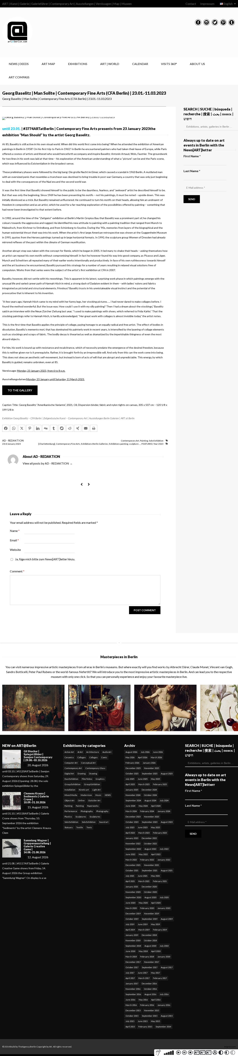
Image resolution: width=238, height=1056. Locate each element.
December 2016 (149, 983)
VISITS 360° (169, 64)
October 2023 (132, 822)
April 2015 (130, 1026)
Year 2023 (158, 443)
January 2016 (163, 1005)
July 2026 (145, 752)
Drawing (82, 773)
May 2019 (155, 924)
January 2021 (132, 886)
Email (14, 540)
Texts (89, 827)
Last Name (192, 171)
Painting (144, 440)
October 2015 (132, 1016)
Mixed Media (71, 795)
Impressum (207, 3)
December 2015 (133, 1010)
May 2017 (155, 973)
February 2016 (147, 1005)
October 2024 (150, 795)
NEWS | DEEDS (19, 64)
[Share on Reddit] (69, 428)
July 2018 (164, 946)
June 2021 (142, 876)
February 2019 (160, 929)
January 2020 (163, 908)
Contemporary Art (130, 440)
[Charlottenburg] (46, 443)
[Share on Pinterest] (29, 428)
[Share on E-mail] (85, 428)
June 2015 (142, 1021)
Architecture (92, 752)
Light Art (96, 789)
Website (15, 549)
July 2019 (130, 924)
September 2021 (149, 870)
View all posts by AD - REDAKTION (48, 463)
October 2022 (150, 843)
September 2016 (133, 994)
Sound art (103, 822)
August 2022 (150, 849)
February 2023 (160, 833)
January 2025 (132, 789)
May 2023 (155, 827)
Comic (104, 757)
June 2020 (130, 903)
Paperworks (93, 806)
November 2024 (133, 795)
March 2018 (131, 956)
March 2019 (143, 929)
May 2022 (143, 854)
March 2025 (143, 784)
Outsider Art (94, 800)
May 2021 (155, 876)
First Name (192, 156)
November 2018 (133, 940)
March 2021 (143, 881)
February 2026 (132, 763)
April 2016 (155, 999)
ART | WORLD (109, 64)
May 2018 (143, 951)
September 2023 (149, 822)
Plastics (68, 816)
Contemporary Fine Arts (68, 443)
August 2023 (167, 822)
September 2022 (133, 849)
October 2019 (132, 919)
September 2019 (149, 919)
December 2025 (133, 768)
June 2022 (130, 854)
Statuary (69, 827)
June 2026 (158, 752)
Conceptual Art (88, 763)
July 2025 (130, 779)
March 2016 (131, 1005)
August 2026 (131, 752)
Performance (71, 811)
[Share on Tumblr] (53, 428)
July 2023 (130, 827)
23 (4, 443)
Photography (87, 811)
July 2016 (164, 994)
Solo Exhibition (156, 440)
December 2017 (133, 962)
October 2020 (150, 892)
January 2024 (163, 811)
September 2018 (133, 946)
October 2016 (150, 989)
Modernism (86, 795)
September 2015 (149, 1016)
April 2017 (130, 978)
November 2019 (151, 913)
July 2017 (130, 973)
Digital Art (69, 773)
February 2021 (160, 881)
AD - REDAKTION (13, 440)
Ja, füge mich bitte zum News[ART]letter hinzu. (45, 559)
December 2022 (149, 838)
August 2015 (167, 1016)
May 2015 (155, 1021)
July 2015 (130, 1021)
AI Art (80, 752)
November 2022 (133, 843)
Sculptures (80, 816)
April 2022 (155, 854)
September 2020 (133, 897)
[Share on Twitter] (21, 428)
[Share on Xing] (77, 428)
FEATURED (146, 443)
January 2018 (163, 956)
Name (15, 530)
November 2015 (151, 1010)
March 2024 (131, 811)
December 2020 (149, 886)
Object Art (69, 800)
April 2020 (155, 903)
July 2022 (164, 849)
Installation (70, 789)
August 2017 (167, 967)
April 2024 (155, 806)
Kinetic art (84, 789)
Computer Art (71, 763)
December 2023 (133, 816)
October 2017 (132, 967)
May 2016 (143, 999)
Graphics (100, 779)
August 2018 (150, 946)
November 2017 (151, 962)
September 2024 (133, 800)
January (11, 443)
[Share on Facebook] (5, 428)
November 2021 (151, 865)
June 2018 (130, 951)
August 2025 (167, 773)
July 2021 (130, 876)
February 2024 (147, 811)
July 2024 (164, 800)
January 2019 (132, 935)
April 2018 (155, 951)
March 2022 (131, 859)
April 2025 (130, 784)
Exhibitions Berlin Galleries (94, 443)
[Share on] (61, 428)
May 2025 (155, 779)
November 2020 (133, 892)
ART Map (48, 64)
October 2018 (150, 940)
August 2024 (150, 800)
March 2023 (143, 833)
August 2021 (167, 870)
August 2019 (167, 919)
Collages (81, 757)
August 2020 (150, 897)
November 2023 (151, 816)
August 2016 (150, 994)
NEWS (108, 795)
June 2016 (130, 999)
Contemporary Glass (95, 768)
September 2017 (149, 967)
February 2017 (160, 978)
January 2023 (132, 838)
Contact (191, 3)
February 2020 (147, 908)
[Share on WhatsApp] (13, 428)
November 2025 (151, 768)
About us (197, 64)
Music (98, 795)
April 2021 (130, 881)
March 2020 (131, 908)
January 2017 (132, 983)
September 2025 (149, 773)
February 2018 (147, 956)
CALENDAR (140, 64)
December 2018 (149, 935)
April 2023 (130, 833)
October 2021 (132, 870)
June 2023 (142, 827)
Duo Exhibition (71, 779)
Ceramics (69, 757)
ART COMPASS (19, 77)
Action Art (69, 752)
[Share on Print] (93, 428)
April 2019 (130, 929)
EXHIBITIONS (77, 64)
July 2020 (164, 897)
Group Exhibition (73, 784)
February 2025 (160, 784)
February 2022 (147, 859)
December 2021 (133, 865)
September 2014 (163, 1026)
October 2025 (132, 773)
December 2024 (149, 789)
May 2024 (143, 806)
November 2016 (133, 989)
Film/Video (87, 779)
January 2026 (149, 763)
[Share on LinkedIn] (37, 428)
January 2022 (163, 859)
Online (81, 800)
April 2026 (142, 757)
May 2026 (130, 757)
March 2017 (143, 978)
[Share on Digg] (45, 428)
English (228, 3)
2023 (18, 443)
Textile (79, 827)
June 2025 (142, 779)
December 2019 (133, 913)
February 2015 (145, 1026)
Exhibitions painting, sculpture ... (125, 443)
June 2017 (142, 973)
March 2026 (156, 757)
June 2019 (142, 924)
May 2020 (143, 903)
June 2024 (130, 806)
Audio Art (106, 752)
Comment (17, 571)
